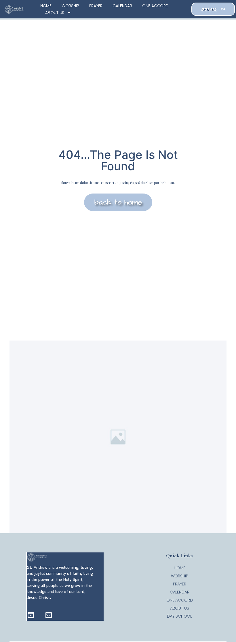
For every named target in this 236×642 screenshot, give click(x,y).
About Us (54, 13)
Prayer (95, 6)
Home (46, 6)
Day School (179, 616)
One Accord (155, 6)
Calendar (122, 6)
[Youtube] (31, 615)
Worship (70, 6)
